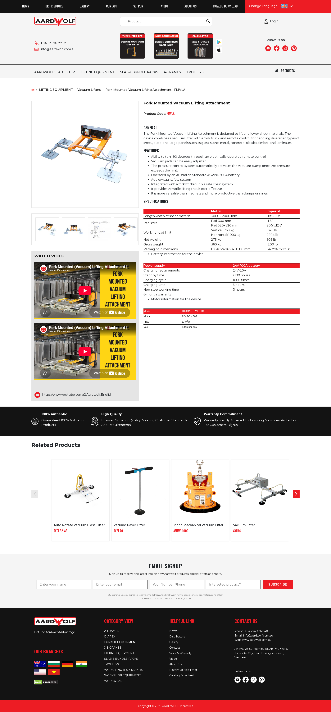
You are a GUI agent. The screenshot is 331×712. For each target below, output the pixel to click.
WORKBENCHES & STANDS (123, 670)
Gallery (85, 6)
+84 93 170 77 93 (53, 43)
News (25, 6)
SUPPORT (139, 6)
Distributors (54, 6)
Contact (111, 6)
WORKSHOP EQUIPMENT (122, 675)
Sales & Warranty (180, 653)
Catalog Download (225, 6)
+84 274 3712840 (256, 631)
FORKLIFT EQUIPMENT (120, 642)
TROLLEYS (195, 72)
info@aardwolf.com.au (57, 49)
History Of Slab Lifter (183, 670)
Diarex (109, 636)
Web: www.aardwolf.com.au (252, 639)
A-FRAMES (172, 72)
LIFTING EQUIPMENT (97, 72)
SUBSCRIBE (277, 584)
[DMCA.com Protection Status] (45, 682)
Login (274, 21)
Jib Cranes (112, 647)
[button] (296, 494)
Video (164, 6)
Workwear (113, 681)
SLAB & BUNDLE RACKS (139, 72)
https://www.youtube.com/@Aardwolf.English (77, 395)
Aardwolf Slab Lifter (54, 72)
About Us (190, 6)
